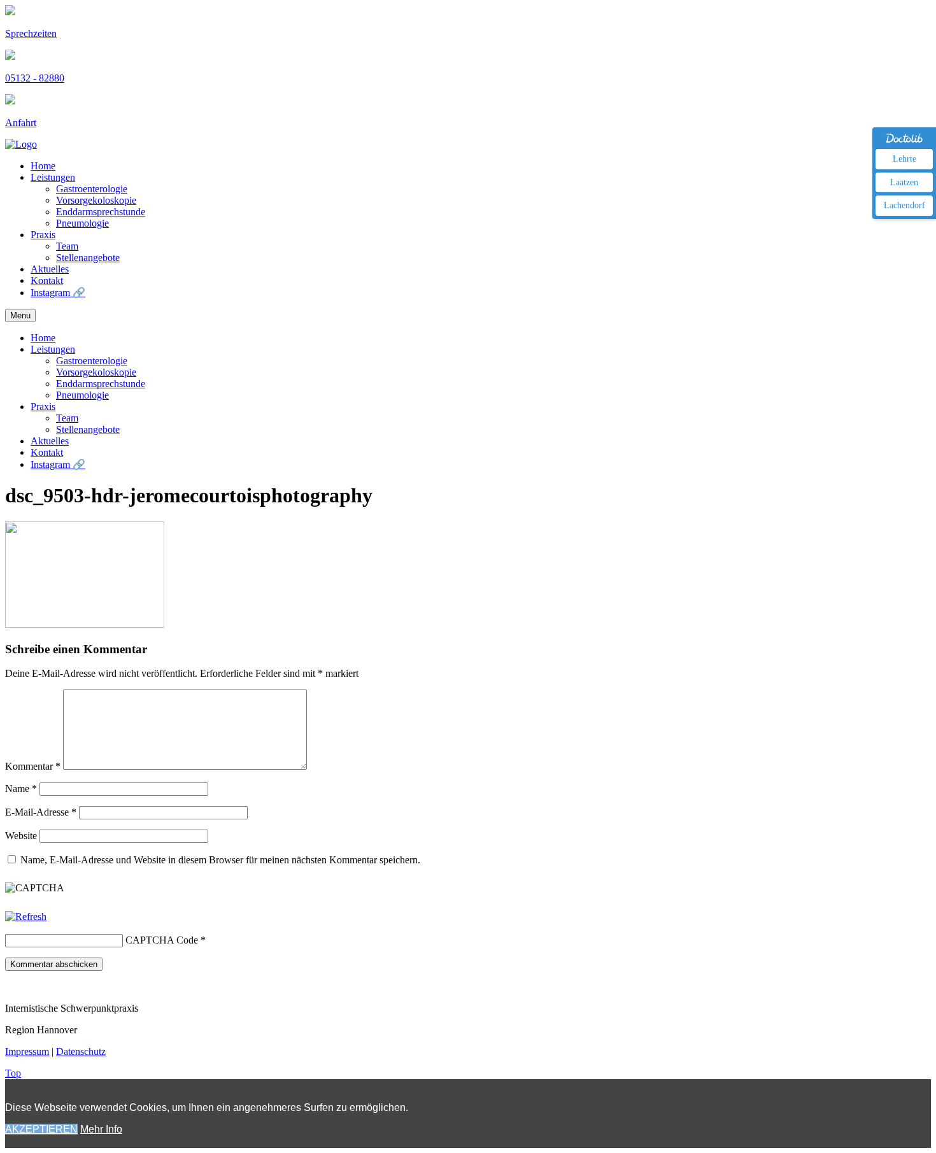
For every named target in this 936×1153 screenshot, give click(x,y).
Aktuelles (50, 269)
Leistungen (53, 177)
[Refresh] (25, 916)
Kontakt (47, 280)
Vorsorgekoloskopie (96, 200)
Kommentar (32, 766)
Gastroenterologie (91, 188)
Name (21, 788)
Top (13, 1073)
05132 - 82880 (34, 78)
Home (43, 165)
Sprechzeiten (31, 33)
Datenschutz (81, 1051)
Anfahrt (20, 122)
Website (21, 835)
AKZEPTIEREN (41, 1129)
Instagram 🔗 (58, 292)
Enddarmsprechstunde (100, 211)
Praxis (43, 234)
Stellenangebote (88, 257)
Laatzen (904, 182)
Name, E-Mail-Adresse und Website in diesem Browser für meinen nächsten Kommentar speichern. (220, 859)
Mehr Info (101, 1129)
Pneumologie (82, 223)
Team (67, 246)
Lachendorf (904, 205)
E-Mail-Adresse (40, 812)
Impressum (27, 1051)
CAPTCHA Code (161, 940)
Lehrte (904, 159)
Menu (20, 315)
